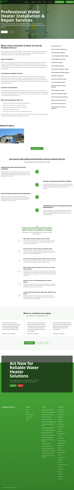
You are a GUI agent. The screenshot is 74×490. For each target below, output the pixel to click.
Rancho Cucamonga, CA (62, 464)
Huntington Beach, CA (62, 440)
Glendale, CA (60, 421)
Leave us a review (43, 343)
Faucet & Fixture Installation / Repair (49, 421)
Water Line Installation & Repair (48, 435)
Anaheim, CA (60, 431)
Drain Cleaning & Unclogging (47, 409)
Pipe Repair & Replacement (47, 432)
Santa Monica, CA (61, 424)
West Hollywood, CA (62, 433)
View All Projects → (37, 148)
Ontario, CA (60, 462)
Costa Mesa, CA (61, 445)
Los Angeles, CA (61, 412)
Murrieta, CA (60, 478)
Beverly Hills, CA (61, 426)
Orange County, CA (61, 452)
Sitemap (27, 419)
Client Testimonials (29, 414)
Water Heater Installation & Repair (48, 412)
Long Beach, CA (61, 414)
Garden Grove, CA (61, 450)
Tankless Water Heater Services (48, 414)
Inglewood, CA (61, 409)
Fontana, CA (60, 466)
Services (27, 2)
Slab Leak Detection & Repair (47, 446)
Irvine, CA (60, 436)
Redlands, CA (60, 476)
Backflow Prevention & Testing (48, 453)
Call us (71, 2)
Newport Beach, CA (61, 443)
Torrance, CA (60, 428)
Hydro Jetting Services (46, 443)
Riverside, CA (60, 459)
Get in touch (59, 2)
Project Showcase (29, 417)
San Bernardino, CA (62, 457)
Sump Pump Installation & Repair (48, 448)
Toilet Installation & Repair (47, 419)
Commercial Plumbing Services (48, 428)
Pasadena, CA (60, 417)
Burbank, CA (60, 419)
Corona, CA (60, 471)
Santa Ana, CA (60, 438)
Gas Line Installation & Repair (47, 437)
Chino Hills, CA (61, 469)
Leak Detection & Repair (46, 417)
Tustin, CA (60, 455)
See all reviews (29, 342)
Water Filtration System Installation (49, 450)
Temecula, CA (60, 474)
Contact (27, 409)
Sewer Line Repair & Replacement (48, 430)
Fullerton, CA (60, 447)
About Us (27, 412)
